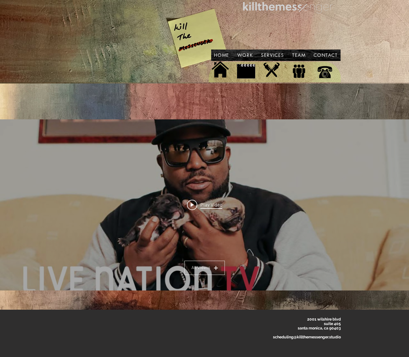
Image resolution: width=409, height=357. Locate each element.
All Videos (200, 268)
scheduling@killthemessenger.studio (307, 337)
